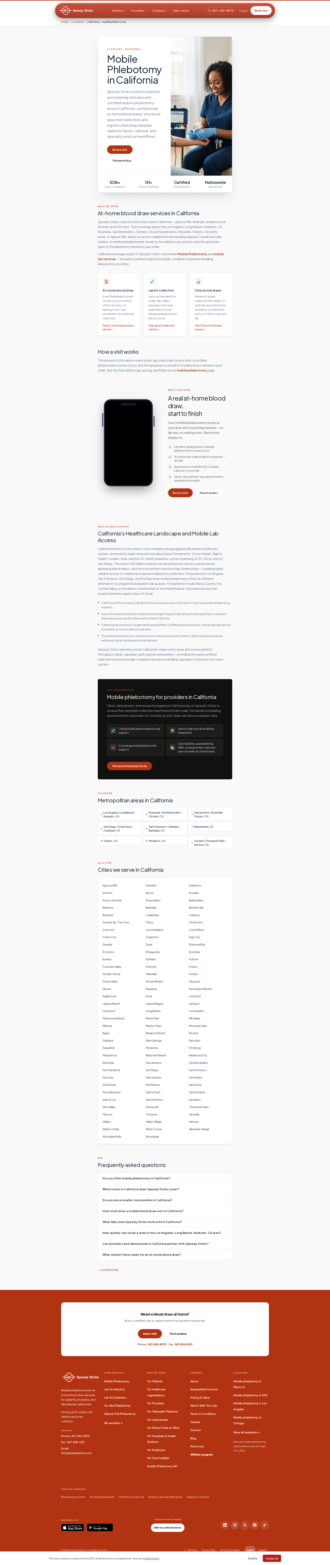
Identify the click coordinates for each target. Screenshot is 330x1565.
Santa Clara (153, 1092)
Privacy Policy (208, 1550)
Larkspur (194, 1003)
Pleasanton (110, 1055)
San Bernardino (198, 1062)
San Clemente (111, 1070)
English (250, 1550)
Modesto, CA (157, 840)
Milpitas (107, 1025)
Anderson (195, 885)
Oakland (108, 1040)
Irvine (149, 996)
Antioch (107, 893)
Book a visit (119, 149)
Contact (195, 1430)
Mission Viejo (154, 1025)
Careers (195, 1422)
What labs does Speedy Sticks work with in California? (142, 1222)
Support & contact (198, 1496)
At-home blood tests (102, 1496)
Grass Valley (110, 981)
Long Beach (153, 1011)
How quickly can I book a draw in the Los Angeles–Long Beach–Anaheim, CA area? (162, 1232)
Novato (194, 1033)
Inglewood (109, 996)
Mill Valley (194, 1018)
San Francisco (197, 1070)
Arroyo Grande (112, 900)
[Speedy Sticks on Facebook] (255, 1525)
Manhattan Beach (114, 1018)
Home (64, 21)
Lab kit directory (114, 1389)
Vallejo (107, 1121)
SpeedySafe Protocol (204, 1389)
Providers (137, 10)
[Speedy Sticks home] (76, 10)
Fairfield (151, 959)
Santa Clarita (197, 1092)
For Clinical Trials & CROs (163, 1427)
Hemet (107, 989)
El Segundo (153, 952)
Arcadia (193, 893)
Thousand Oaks (199, 1107)
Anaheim (151, 885)
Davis (149, 944)
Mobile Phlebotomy (192, 254)
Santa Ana (195, 1084)
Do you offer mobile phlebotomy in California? (136, 1178)
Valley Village (154, 1121)
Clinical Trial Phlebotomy (120, 1413)
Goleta (193, 974)
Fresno (193, 966)
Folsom (194, 959)
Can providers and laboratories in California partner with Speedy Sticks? (156, 1243)
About (194, 1381)
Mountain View (198, 1025)
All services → (113, 1423)
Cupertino (152, 937)
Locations (78, 21)
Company (158, 10)
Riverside (108, 1062)
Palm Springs (154, 1040)
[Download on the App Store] (72, 1527)
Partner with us (122, 160)
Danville (107, 944)
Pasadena (109, 1047)
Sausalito (195, 1099)
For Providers (155, 1403)
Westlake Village (199, 1129)
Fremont (151, 966)
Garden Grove (112, 974)
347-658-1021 (183, 1344)
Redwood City (198, 1055)
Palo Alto (194, 1040)
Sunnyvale (152, 1107)
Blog (193, 1438)
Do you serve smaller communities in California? (137, 1200)
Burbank (108, 915)
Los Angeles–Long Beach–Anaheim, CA (119, 814)
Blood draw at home (73, 1496)
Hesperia (151, 989)
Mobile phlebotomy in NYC (250, 1395)
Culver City (109, 937)
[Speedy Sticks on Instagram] (235, 1525)
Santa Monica (154, 1099)
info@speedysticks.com (76, 1453)
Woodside (152, 1136)
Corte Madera (154, 929)
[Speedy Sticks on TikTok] (264, 1525)
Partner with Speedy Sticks (129, 766)
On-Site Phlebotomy (117, 1405)
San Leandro (153, 1077)
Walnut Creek (111, 1129)
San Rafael (109, 1084)
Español (263, 1550)
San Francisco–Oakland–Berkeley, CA (164, 828)
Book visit (261, 10)
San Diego (152, 1070)
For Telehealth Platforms (162, 1411)
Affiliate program (201, 1454)
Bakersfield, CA (203, 826)
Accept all (272, 1558)
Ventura (194, 1121)
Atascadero (153, 900)
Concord (108, 929)
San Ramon (153, 1084)
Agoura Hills (110, 885)
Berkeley (151, 907)
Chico (149, 922)
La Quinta (195, 996)
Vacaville (194, 1114)
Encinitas (194, 952)
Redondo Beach (156, 1055)
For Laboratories (157, 1419)
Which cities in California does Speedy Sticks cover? (141, 1189)
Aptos (150, 893)
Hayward (194, 981)
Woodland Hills (112, 1136)
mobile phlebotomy (192, 370)
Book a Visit (150, 1333)
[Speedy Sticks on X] (245, 1525)
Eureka (107, 959)
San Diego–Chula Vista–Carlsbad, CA (118, 828)
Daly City (194, 937)
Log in (243, 10)
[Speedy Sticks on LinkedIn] (225, 1525)
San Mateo (195, 1077)
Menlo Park (152, 1018)
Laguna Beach (111, 1003)
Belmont (108, 907)
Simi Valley (109, 1107)
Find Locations (178, 1333)
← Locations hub (108, 1269)
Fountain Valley (112, 966)
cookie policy (150, 1558)
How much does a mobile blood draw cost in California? (143, 1211)
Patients (117, 10)
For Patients (155, 1381)
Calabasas (152, 915)
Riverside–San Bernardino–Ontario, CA (165, 814)
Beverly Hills (196, 907)
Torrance (151, 1114)
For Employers (156, 1450)
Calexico (194, 915)
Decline (252, 1558)
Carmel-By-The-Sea (116, 922)
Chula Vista (196, 922)
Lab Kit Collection (115, 1397)
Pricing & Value (200, 1397)
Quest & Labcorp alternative (165, 1496)
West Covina (154, 1129)
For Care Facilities (158, 1458)
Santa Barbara (112, 1092)
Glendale (151, 974)
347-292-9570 (223, 10)
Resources (197, 1446)
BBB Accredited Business (167, 1527)
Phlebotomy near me (131, 1496)
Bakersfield (196, 900)
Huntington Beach (200, 989)
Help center (181, 10)
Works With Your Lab (203, 1405)
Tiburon (107, 1114)
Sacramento (154, 1062)
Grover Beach (154, 981)
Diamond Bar (197, 944)
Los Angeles (196, 1011)
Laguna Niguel (154, 1003)
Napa (106, 1033)
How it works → (210, 493)
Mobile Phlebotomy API (162, 1466)
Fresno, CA (110, 840)
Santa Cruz (109, 1099)
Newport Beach (155, 1033)
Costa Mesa (196, 929)
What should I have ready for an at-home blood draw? (142, 1254)
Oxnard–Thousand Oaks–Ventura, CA (210, 842)
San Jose (108, 1077)
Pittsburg (195, 1047)
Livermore (109, 1011)
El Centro (108, 952)
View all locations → (246, 1432)
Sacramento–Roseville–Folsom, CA (209, 814)
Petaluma (152, 1047)
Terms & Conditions (203, 1413)
